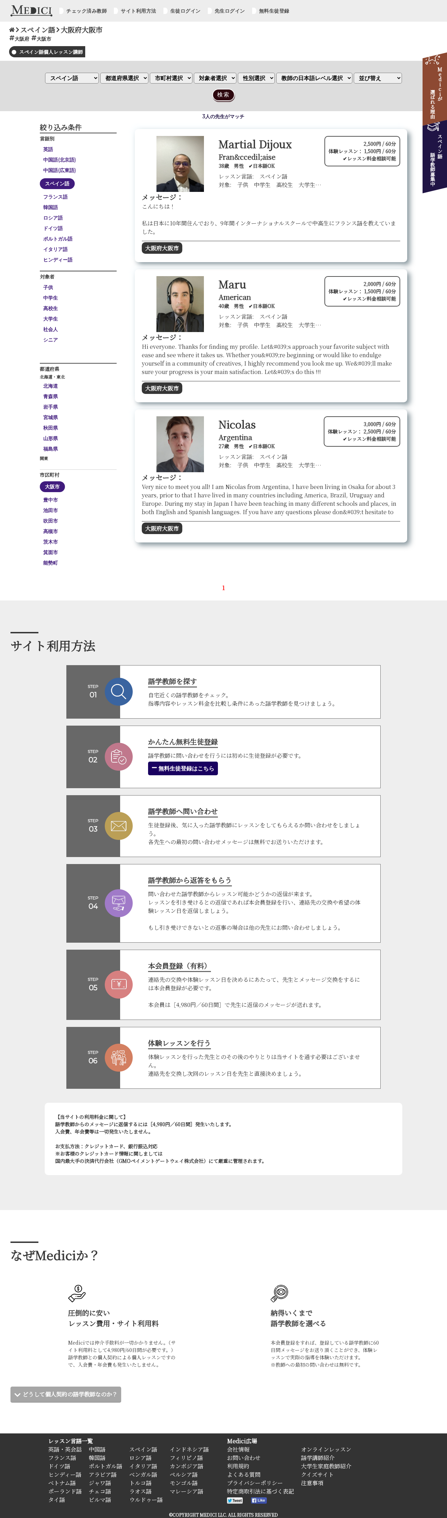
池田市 (50, 510)
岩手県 (50, 407)
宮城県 (50, 417)
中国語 (97, 1449)
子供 (48, 287)
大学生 (50, 319)
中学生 (50, 298)
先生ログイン (230, 11)
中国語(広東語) (59, 170)
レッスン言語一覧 (70, 1441)
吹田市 (50, 521)
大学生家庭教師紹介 (326, 1466)
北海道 (50, 386)
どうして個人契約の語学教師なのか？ (70, 1394)
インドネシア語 (189, 1449)
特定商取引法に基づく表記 (260, 1491)
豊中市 (50, 500)
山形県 (50, 438)
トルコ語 (140, 1483)
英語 (48, 149)
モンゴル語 (184, 1483)
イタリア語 (55, 249)
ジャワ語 (100, 1483)
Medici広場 (242, 1441)
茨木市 (50, 542)
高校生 (50, 308)
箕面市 (50, 552)
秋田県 (50, 428)
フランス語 (55, 197)
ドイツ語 (53, 228)
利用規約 (238, 1466)
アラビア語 (103, 1474)
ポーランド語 (65, 1491)
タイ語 (56, 1500)
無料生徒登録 (274, 11)
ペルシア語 (184, 1474)
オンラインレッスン (326, 1449)
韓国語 (50, 207)
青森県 (50, 396)
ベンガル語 (143, 1474)
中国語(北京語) (59, 160)
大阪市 (52, 486)
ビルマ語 (100, 1500)
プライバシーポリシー (255, 1483)
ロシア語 (53, 218)
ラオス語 (140, 1491)
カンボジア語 (186, 1466)
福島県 (50, 449)
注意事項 (312, 1483)
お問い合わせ (244, 1458)
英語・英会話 (65, 1449)
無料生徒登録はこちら (185, 768)
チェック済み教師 (86, 11)
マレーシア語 (186, 1491)
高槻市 (50, 531)
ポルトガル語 (58, 239)
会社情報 (238, 1449)
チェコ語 (100, 1491)
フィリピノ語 (186, 1458)
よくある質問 (244, 1474)
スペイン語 (57, 183)
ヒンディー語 (58, 260)
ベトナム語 (62, 1483)
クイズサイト (317, 1474)
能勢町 (50, 563)
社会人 (50, 329)
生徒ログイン (185, 11)
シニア (50, 340)
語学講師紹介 (318, 1458)
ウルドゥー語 (146, 1500)
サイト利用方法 (138, 11)
